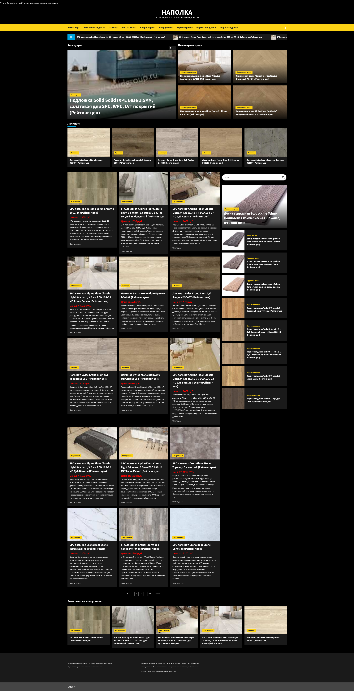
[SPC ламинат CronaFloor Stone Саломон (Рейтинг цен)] (195, 524)
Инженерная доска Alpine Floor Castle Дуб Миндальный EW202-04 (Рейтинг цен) (256, 113)
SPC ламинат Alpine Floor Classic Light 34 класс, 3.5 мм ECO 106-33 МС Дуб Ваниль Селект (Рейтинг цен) (193, 381)
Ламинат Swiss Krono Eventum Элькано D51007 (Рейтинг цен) (265, 161)
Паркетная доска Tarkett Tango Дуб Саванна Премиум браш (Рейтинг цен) (265, 309)
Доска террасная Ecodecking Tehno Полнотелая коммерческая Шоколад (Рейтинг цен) (252, 218)
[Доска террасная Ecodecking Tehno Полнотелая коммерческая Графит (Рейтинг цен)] (233, 240)
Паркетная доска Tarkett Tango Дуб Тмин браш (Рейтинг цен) (263, 400)
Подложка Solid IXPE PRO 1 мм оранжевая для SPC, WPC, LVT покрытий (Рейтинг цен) (120, 109)
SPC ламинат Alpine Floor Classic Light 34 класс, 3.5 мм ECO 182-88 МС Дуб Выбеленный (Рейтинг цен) (143, 213)
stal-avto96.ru (19, 3)
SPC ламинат (129, 27)
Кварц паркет (147, 27)
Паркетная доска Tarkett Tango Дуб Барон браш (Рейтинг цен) (263, 377)
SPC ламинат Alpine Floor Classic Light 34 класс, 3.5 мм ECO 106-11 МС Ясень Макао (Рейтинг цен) (141, 467)
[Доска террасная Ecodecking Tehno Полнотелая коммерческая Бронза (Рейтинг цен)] (233, 285)
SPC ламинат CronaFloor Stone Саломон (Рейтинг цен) (191, 547)
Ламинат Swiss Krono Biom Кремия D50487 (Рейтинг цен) (86, 161)
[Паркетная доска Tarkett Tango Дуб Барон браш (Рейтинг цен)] (233, 376)
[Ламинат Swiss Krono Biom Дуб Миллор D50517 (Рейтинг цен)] (221, 142)
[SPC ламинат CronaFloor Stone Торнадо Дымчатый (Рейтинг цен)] (195, 443)
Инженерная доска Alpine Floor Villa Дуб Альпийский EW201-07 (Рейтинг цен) (200, 77)
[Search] (285, 27)
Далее (157, 593)
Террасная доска (228, 27)
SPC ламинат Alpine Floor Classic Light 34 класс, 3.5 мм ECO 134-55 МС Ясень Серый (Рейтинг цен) (265, 37)
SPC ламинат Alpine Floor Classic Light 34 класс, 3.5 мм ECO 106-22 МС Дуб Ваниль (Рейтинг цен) (90, 467)
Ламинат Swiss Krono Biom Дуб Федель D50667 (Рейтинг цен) (132, 161)
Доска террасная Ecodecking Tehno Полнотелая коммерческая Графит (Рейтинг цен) (263, 241)
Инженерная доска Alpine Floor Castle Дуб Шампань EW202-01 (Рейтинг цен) (256, 77)
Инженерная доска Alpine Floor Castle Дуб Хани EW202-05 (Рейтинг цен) (203, 113)
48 (150, 593)
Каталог (71, 686)
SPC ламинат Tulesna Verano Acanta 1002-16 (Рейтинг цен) (92, 211)
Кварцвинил (166, 27)
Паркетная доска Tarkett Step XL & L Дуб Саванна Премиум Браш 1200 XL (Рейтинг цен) (264, 332)
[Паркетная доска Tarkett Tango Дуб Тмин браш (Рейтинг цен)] (233, 398)
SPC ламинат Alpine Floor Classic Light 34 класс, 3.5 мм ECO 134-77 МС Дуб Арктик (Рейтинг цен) (167, 37)
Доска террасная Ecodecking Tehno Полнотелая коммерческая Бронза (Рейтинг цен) (263, 287)
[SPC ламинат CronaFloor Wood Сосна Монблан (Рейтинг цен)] (143, 524)
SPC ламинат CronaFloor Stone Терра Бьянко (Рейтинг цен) (89, 547)
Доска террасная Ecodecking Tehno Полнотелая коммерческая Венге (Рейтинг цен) (263, 264)
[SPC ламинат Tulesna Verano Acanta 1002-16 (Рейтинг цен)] (92, 188)
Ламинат (114, 27)
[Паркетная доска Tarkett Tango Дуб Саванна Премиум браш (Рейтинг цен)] (233, 308)
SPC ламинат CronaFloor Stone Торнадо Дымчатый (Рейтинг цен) (194, 465)
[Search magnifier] (283, 177)
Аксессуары (73, 27)
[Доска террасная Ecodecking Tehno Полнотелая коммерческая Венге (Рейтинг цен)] (233, 263)
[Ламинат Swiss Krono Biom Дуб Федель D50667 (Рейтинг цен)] (133, 142)
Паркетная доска (206, 27)
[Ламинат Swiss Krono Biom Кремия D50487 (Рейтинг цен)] (88, 142)
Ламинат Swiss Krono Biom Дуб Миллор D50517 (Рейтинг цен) (221, 161)
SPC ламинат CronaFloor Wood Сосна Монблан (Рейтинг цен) (140, 547)
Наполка (177, 12)
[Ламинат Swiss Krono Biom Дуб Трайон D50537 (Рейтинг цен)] (177, 142)
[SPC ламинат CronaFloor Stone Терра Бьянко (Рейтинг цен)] (92, 524)
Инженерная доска (94, 27)
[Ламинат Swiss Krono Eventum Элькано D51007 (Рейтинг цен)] (265, 142)
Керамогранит (185, 27)
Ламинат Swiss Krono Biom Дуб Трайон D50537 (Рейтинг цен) (176, 161)
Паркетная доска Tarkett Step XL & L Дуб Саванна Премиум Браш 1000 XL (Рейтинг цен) (264, 354)
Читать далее (75, 244)
